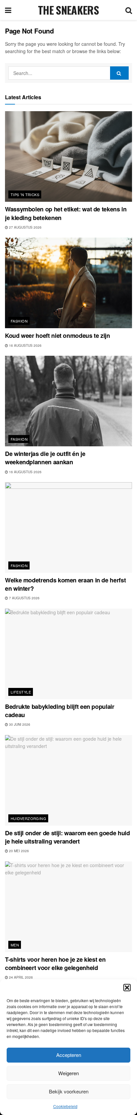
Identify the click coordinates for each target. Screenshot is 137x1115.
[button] (127, 987)
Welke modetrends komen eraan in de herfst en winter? (65, 584)
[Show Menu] (8, 10)
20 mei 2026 (18, 851)
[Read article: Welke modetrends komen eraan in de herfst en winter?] (68, 527)
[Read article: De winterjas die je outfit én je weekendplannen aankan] (68, 401)
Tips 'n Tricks (25, 194)
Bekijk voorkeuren (68, 1091)
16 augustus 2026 (25, 345)
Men (15, 944)
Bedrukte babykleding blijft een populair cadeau (59, 710)
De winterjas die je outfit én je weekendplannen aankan (45, 457)
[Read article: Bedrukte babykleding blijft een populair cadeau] (68, 654)
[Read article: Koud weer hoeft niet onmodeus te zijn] (68, 283)
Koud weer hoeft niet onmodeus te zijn (57, 335)
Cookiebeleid (65, 1106)
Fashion (19, 321)
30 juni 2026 (19, 724)
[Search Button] (128, 10)
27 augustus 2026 (25, 227)
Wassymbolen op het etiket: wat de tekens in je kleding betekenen (66, 213)
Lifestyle (21, 692)
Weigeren (68, 1073)
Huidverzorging (28, 818)
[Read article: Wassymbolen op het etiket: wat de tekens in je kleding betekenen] (68, 156)
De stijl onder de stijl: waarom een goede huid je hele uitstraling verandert (67, 837)
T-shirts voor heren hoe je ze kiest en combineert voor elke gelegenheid (55, 963)
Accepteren (68, 1054)
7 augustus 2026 (24, 598)
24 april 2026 (20, 977)
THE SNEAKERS (68, 10)
